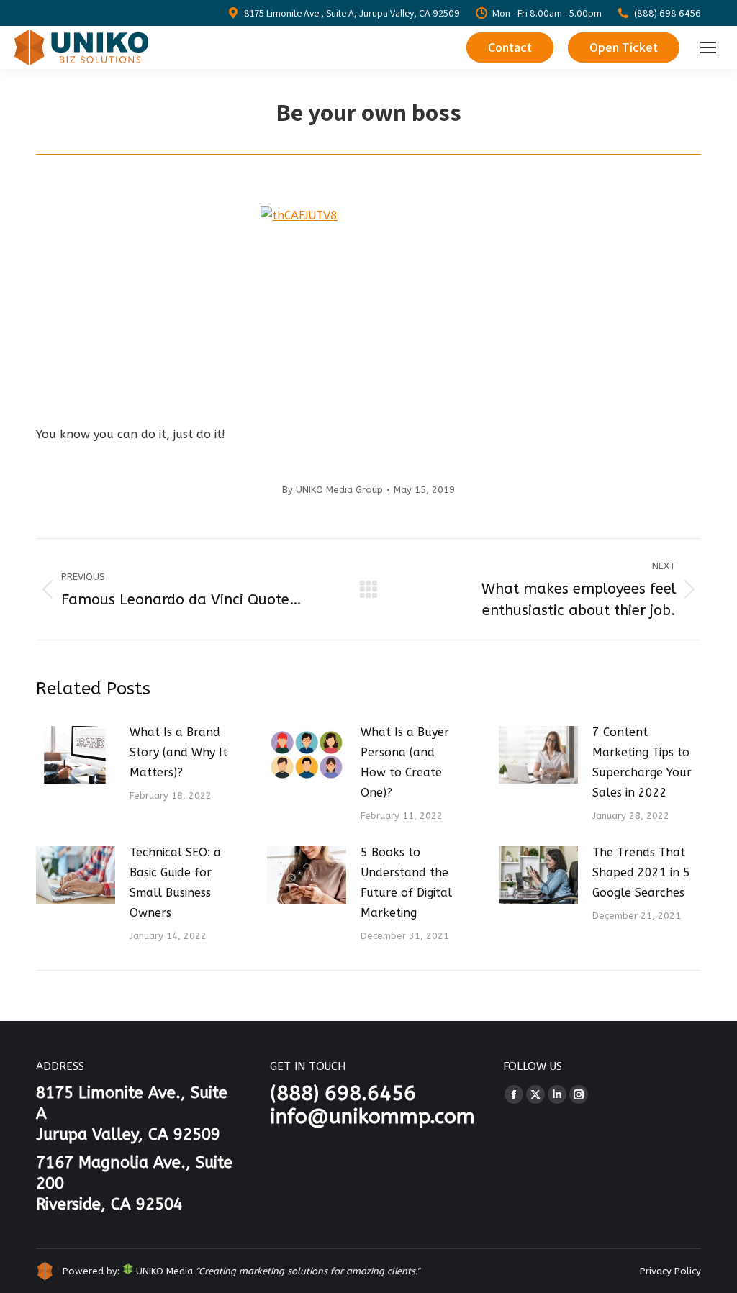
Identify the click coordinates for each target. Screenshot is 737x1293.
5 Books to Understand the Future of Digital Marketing (406, 882)
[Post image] (75, 755)
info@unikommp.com (372, 1116)
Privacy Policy (670, 1271)
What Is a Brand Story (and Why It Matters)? (178, 752)
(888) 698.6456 (343, 1093)
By (332, 489)
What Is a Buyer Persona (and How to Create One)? (405, 762)
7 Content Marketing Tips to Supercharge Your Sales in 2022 (642, 762)
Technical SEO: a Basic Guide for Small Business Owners (175, 882)
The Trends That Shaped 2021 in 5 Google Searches (641, 872)
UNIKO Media (163, 1271)
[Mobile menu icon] (708, 47)
